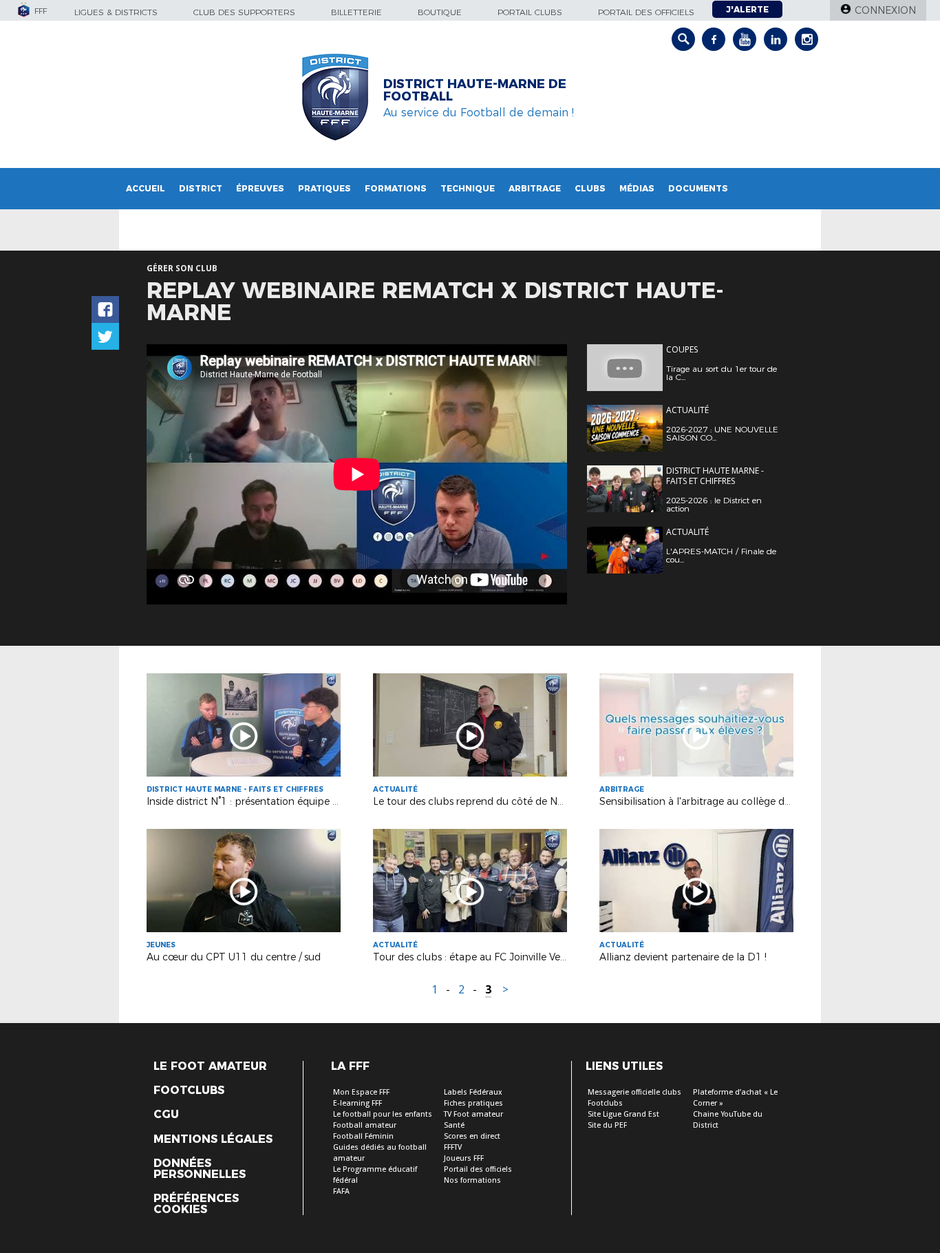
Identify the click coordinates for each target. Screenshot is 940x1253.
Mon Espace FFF (361, 1092)
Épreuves (260, 188)
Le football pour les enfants (382, 1114)
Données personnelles (199, 1169)
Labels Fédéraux (473, 1092)
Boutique (440, 12)
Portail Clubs (530, 12)
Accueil (145, 188)
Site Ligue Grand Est (623, 1114)
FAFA (341, 1191)
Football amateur (364, 1125)
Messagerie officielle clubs (634, 1092)
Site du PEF (607, 1125)
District (200, 188)
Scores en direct (472, 1136)
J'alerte (747, 9)
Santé (454, 1125)
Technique (467, 188)
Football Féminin (363, 1136)
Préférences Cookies (196, 1204)
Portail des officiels (646, 12)
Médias (636, 188)
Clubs (590, 188)
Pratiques (324, 188)
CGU (166, 1114)
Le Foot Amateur (210, 1066)
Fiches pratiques (473, 1103)
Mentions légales (213, 1139)
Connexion (885, 10)
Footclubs (188, 1090)
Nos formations (472, 1180)
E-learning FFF (357, 1103)
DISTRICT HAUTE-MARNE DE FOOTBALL (474, 90)
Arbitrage (535, 188)
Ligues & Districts (116, 12)
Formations (396, 188)
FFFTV (453, 1147)
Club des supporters (244, 12)
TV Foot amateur (473, 1114)
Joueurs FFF (464, 1158)
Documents (698, 188)
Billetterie (356, 12)
